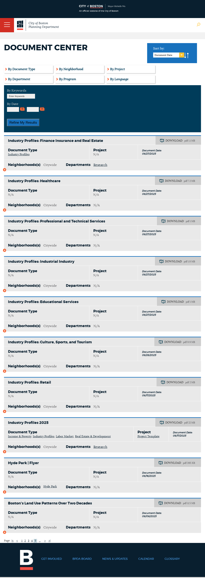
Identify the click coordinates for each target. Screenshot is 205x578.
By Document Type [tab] (21, 69)
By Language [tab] (119, 79)
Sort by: (158, 48)
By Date (12, 104)
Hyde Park (50, 486)
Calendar (146, 559)
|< (13, 541)
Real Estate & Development (93, 436)
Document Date (163, 55)
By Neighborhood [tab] (71, 69)
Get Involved (51, 559)
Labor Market (64, 436)
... (40, 541)
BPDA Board (82, 559)
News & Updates (115, 559)
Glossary (172, 559)
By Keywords (16, 90)
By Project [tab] (117, 69)
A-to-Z (186, 56)
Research (100, 165)
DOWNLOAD (174, 140)
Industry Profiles (18, 154)
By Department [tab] (19, 79)
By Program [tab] (67, 79)
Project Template (149, 436)
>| (49, 541)
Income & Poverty (19, 436)
